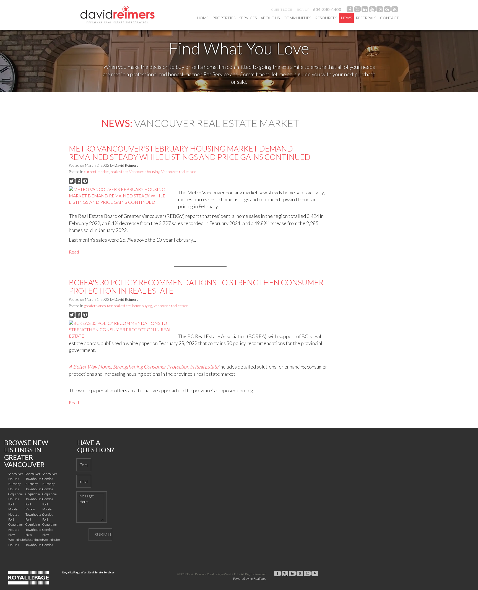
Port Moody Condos (47, 509)
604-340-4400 (327, 9)
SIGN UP (303, 9)
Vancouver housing (144, 171)
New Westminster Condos (51, 540)
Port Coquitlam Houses (15, 524)
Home (203, 17)
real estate (119, 171)
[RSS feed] (394, 10)
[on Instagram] (379, 10)
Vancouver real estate (178, 171)
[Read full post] (121, 195)
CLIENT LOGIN (282, 9)
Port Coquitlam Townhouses (34, 524)
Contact (389, 17)
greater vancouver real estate (107, 306)
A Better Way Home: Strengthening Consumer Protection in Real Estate (143, 367)
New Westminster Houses (17, 540)
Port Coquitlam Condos (49, 524)
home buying (142, 306)
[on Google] (387, 10)
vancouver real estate (171, 306)
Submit (103, 534)
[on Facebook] (350, 10)
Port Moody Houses (13, 509)
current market (96, 171)
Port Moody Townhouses (34, 509)
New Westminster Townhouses (34, 540)
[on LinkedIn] (365, 10)
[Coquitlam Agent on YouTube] (372, 10)
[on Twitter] (357, 10)
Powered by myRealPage (249, 578)
